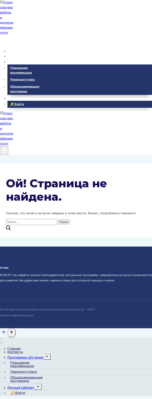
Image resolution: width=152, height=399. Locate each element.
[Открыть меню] (4, 150)
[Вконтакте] (3, 40)
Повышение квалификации (21, 70)
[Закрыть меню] (1, 341)
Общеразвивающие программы (24, 89)
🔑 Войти (17, 104)
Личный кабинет (20, 388)
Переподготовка (22, 79)
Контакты (17, 56)
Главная (16, 51)
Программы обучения (25, 357)
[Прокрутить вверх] (3, 333)
